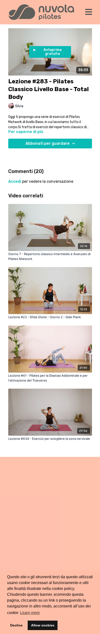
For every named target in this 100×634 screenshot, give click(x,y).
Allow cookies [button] (42, 625)
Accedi (14, 181)
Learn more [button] (30, 613)
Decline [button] (16, 625)
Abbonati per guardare (47, 143)
